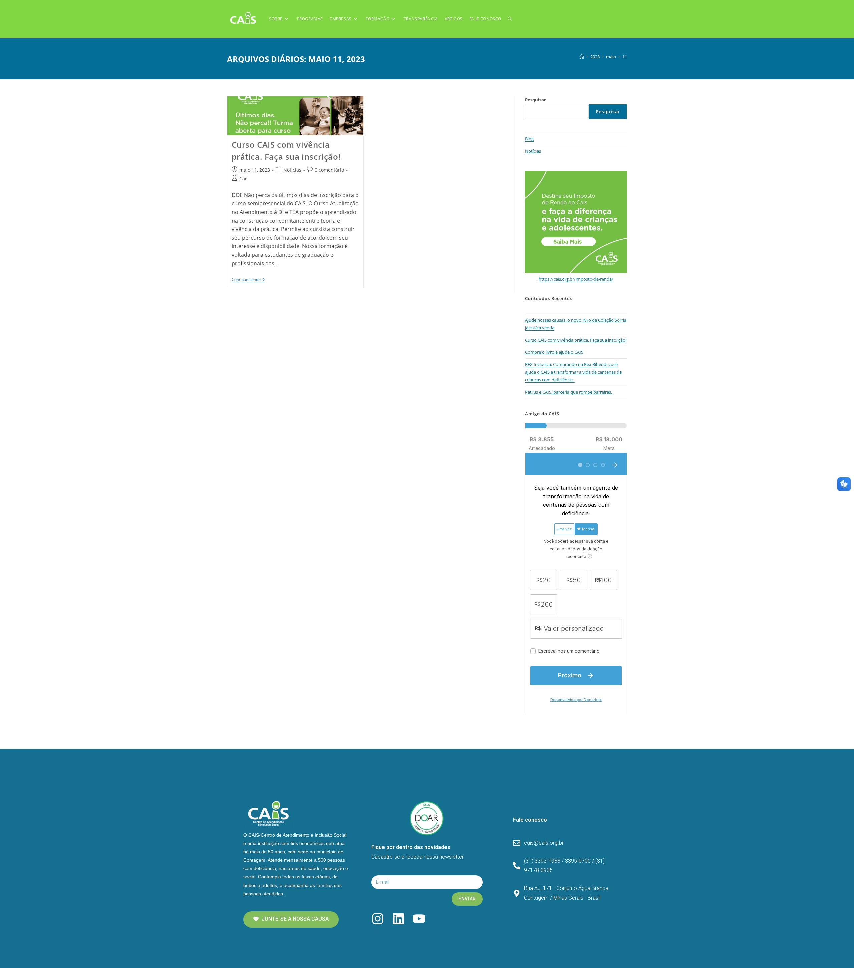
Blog (529, 139)
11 (624, 57)
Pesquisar (535, 100)
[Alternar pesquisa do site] (510, 19)
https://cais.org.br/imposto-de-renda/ (576, 279)
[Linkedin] (398, 918)
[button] (291, 919)
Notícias (292, 170)
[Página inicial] (582, 57)
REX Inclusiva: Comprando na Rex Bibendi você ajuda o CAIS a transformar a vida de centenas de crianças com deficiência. (573, 372)
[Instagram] (377, 918)
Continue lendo (248, 279)
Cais (244, 178)
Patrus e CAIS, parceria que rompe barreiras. (568, 392)
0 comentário (329, 170)
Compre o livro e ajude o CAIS (554, 352)
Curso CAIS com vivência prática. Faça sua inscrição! (575, 340)
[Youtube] (419, 918)
